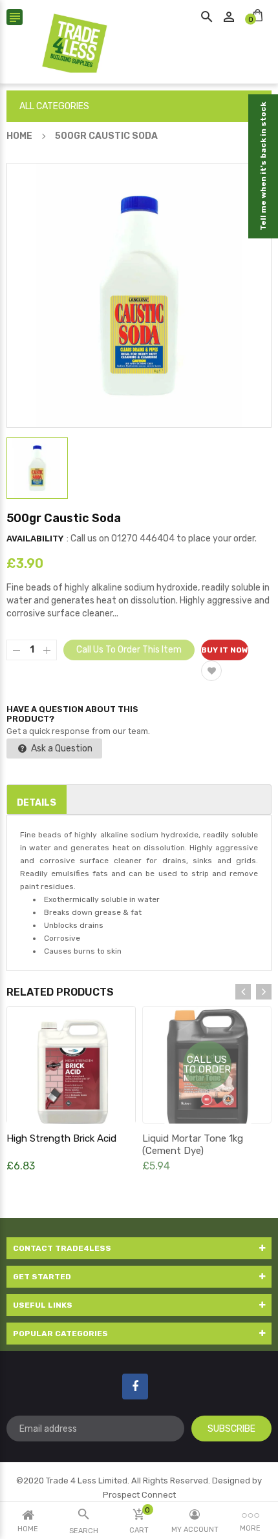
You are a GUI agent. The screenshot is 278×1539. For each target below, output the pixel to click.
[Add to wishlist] (211, 670)
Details (36, 802)
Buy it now (224, 649)
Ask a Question (60, 748)
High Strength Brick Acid (61, 1138)
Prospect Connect (139, 1495)
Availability (34, 538)
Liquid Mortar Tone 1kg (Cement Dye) (192, 1145)
